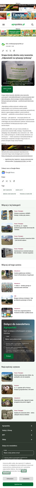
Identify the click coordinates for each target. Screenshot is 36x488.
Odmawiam (10, 478)
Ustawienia (26, 478)
